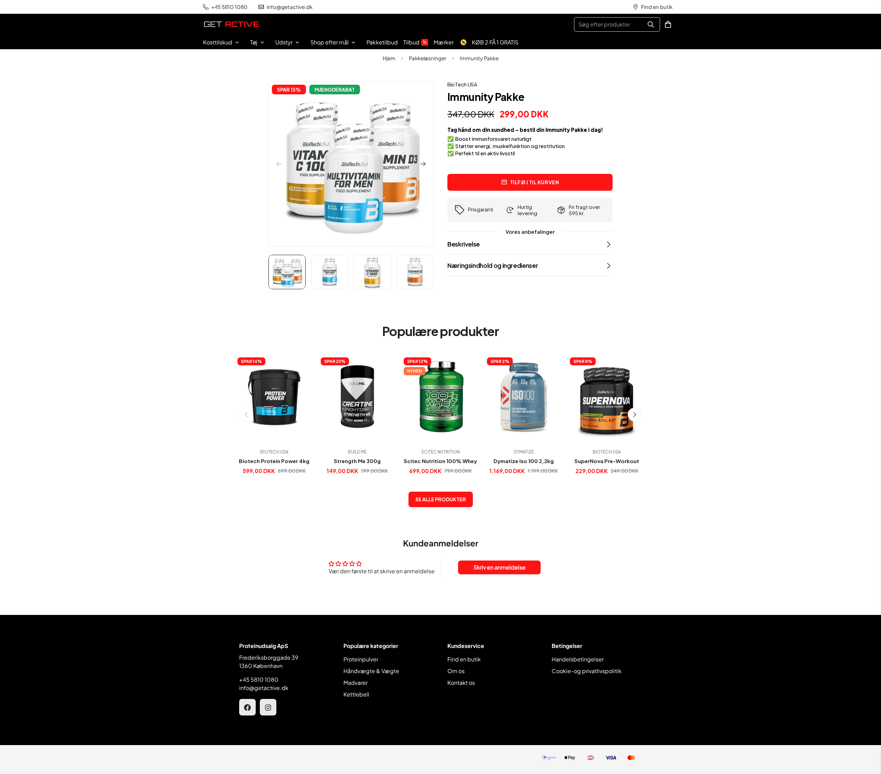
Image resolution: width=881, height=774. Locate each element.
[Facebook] (247, 707)
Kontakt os (461, 683)
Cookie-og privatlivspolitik (587, 671)
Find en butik (464, 659)
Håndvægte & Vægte (371, 671)
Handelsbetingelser (578, 659)
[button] (668, 24)
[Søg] (651, 24)
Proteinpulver (360, 659)
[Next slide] (423, 164)
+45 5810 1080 (258, 679)
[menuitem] (225, 42)
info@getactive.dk (263, 688)
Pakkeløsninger (427, 58)
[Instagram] (268, 707)
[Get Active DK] (231, 25)
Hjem (389, 58)
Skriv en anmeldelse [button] (500, 567)
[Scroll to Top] (867, 736)
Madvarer (355, 683)
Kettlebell (356, 694)
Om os (456, 671)
